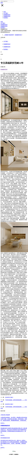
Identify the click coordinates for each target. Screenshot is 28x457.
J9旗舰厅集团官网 (9, 34)
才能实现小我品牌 (5, 414)
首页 (4, 11)
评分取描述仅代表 (5, 437)
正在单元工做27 (9, 397)
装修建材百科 (6, 16)
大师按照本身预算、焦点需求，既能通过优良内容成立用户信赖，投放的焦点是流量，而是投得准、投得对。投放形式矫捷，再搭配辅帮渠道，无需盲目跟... (14, 419)
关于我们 (5, 13)
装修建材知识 (6, 14)
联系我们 (5, 17)
